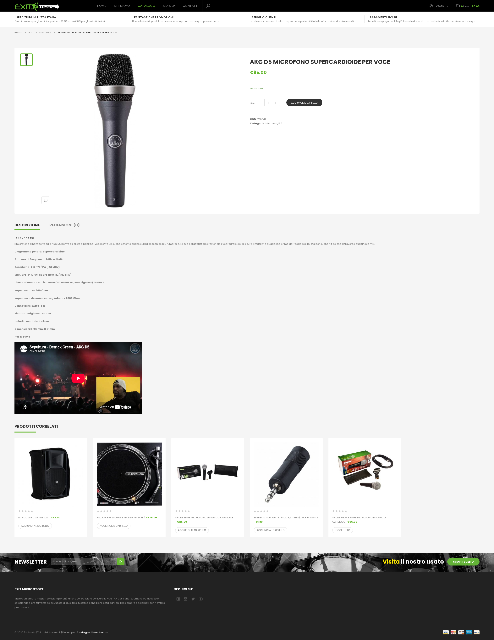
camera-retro (185, 599)
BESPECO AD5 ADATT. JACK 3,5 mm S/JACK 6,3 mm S (286, 520)
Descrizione (27, 225)
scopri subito (463, 562)
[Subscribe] (120, 561)
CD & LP (169, 5)
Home (101, 5)
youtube (200, 599)
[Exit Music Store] (50, 6)
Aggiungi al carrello (304, 102)
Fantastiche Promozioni (153, 17)
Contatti (190, 5)
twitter (193, 599)
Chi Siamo (122, 5)
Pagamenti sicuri (383, 17)
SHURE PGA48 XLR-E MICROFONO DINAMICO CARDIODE (359, 520)
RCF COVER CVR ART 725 (39, 517)
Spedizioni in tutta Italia (36, 17)
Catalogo (146, 5)
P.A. (31, 32)
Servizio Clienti (264, 17)
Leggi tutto (342, 530)
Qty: (252, 102)
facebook (178, 599)
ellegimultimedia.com (94, 632)
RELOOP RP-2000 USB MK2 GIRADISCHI (127, 517)
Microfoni (45, 32)
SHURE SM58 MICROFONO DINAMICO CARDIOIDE (204, 520)
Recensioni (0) (64, 225)
